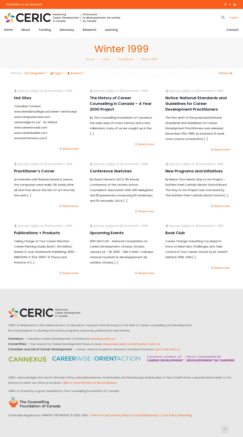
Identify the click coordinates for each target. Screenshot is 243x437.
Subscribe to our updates (24, 4)
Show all (226, 73)
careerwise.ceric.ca (116, 344)
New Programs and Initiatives (194, 171)
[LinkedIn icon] (234, 4)
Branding (186, 415)
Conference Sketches (111, 171)
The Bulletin (126, 59)
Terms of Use (99, 415)
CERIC (106, 59)
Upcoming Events (107, 233)
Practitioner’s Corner (34, 171)
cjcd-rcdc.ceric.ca (167, 349)
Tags (57, 73)
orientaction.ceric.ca (145, 344)
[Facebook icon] (225, 4)
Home (90, 59)
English (234, 17)
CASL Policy (169, 415)
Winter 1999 (149, 59)
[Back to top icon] (225, 429)
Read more (71, 149)
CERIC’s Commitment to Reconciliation (89, 383)
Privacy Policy (120, 415)
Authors (75, 73)
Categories (36, 73)
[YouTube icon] (230, 4)
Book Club (175, 233)
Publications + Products (37, 233)
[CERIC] (62, 17)
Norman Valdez (28, 91)
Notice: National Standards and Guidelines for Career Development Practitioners (196, 103)
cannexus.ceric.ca (102, 339)
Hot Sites (22, 98)
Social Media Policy (146, 415)
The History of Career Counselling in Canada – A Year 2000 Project (121, 103)
